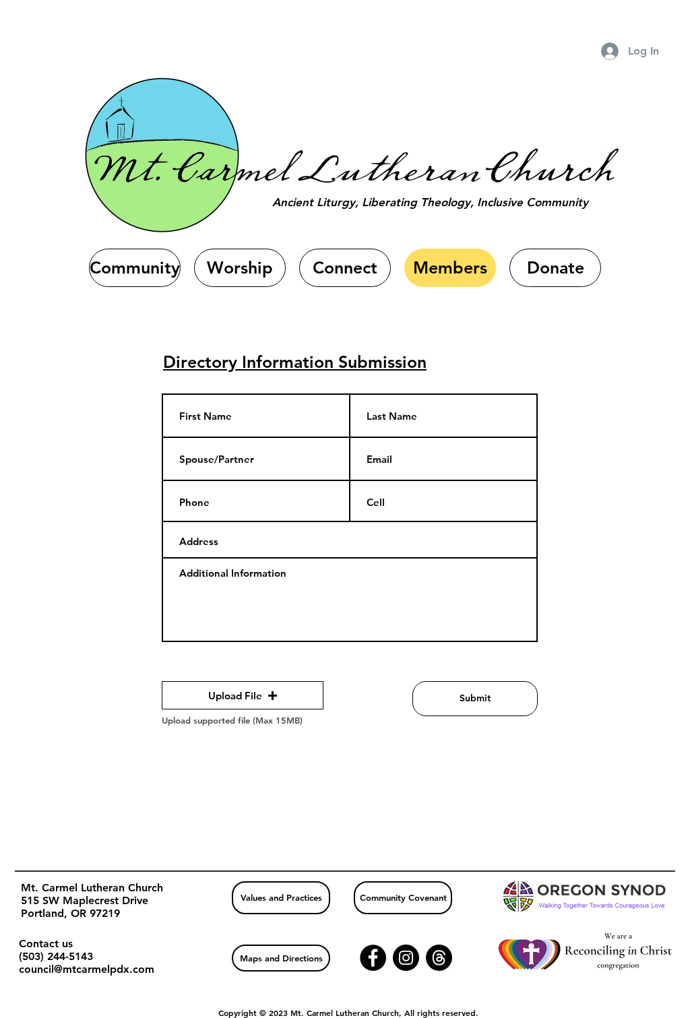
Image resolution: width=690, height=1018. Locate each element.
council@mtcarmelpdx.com (86, 969)
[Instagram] (406, 958)
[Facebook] (373, 958)
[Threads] (439, 958)
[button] (242, 695)
